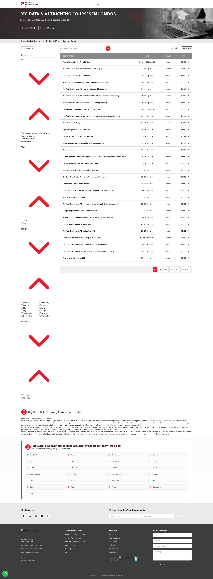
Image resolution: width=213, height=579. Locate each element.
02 (161, 269)
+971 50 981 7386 (35, 545)
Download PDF (27, 28)
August (44, 310)
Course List (69, 552)
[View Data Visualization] (126, 150)
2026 (25, 220)
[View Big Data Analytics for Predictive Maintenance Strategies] (126, 177)
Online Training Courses (74, 538)
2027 (25, 223)
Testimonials (113, 549)
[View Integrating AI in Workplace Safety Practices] (126, 210)
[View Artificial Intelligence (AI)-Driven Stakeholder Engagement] (126, 244)
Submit (162, 564)
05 (177, 269)
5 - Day (26, 395)
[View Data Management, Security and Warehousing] (126, 163)
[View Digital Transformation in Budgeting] (126, 224)
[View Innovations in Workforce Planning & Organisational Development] (126, 190)
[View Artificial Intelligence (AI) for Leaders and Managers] (126, 68)
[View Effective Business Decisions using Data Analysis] (126, 237)
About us (112, 534)
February (45, 302)
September (28, 313)
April (43, 305)
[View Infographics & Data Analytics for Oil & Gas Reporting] (126, 143)
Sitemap (68, 549)
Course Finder (109, 4)
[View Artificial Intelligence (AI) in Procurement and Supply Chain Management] (126, 204)
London (41, 41)
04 (172, 269)
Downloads (113, 552)
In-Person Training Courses (75, 534)
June (43, 308)
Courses (122, 4)
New (97, 4)
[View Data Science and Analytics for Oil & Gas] (126, 136)
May (25, 308)
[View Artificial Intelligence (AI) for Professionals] (126, 231)
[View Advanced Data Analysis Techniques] (126, 75)
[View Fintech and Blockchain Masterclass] (126, 183)
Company (179, 4)
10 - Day (26, 398)
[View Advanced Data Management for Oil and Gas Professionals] (126, 82)
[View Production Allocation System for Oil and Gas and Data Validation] (126, 217)
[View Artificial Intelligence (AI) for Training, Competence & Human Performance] (126, 116)
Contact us (113, 541)
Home (23, 41)
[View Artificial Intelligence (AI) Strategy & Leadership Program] (126, 89)
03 (166, 269)
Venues (133, 4)
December (45, 316)
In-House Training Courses (75, 541)
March (26, 305)
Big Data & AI (32, 41)
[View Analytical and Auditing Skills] (126, 197)
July (24, 310)
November (27, 316)
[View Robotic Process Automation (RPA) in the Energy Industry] (126, 102)
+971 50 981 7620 (35, 549)
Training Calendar (148, 4)
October (44, 313)
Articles (112, 545)
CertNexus (45, 133)
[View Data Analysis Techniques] (126, 123)
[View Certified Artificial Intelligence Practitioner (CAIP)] (126, 109)
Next (184, 269)
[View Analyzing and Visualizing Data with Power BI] (126, 170)
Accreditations (114, 538)
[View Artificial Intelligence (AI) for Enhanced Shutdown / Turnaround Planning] (126, 96)
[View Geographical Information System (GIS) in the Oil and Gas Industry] (126, 251)
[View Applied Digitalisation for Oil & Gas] (126, 62)
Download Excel (46, 28)
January (26, 302)
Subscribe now (183, 516)
